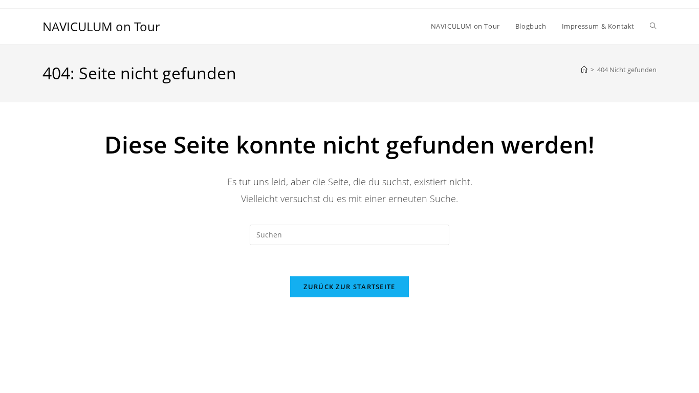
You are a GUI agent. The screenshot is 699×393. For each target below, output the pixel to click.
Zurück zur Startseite (349, 286)
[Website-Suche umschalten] (653, 26)
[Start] (584, 69)
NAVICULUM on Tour (101, 26)
